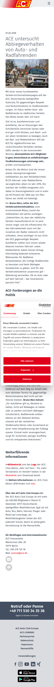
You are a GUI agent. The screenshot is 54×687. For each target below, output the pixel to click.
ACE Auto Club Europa (27, 628)
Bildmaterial (14, 464)
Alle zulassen (27, 361)
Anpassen (25, 370)
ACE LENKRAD (27, 632)
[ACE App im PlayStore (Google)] (27, 679)
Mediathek (11, 475)
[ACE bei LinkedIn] (33, 665)
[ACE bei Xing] (39, 665)
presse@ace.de (19, 553)
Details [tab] (26, 313)
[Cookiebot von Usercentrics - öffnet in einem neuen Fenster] (39, 305)
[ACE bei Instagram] (21, 665)
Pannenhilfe (27, 648)
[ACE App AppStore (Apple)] (27, 672)
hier (33, 483)
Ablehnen (27, 379)
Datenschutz (27, 640)
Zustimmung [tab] (9, 313)
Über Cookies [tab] (44, 313)
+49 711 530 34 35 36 (27, 610)
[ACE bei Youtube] (27, 665)
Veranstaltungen (27, 656)
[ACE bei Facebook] (15, 665)
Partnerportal (27, 636)
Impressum (27, 644)
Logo (33, 464)
